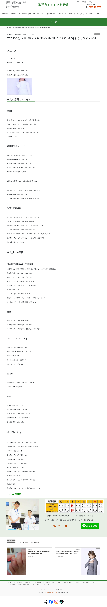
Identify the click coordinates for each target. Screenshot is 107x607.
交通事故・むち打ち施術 (43, 582)
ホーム (10, 582)
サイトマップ (35, 584)
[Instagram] (56, 602)
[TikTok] (62, 602)
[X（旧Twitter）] (45, 602)
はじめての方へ (18, 582)
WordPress (46, 592)
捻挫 (32, 542)
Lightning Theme (54, 592)
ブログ (97, 34)
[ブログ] (16, 552)
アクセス (76, 582)
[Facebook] (51, 602)
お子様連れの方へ (67, 582)
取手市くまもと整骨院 (53, 5)
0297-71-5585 (59, 526)
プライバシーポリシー (24, 584)
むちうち (20, 542)
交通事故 (26, 542)
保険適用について (29, 582)
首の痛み (37, 542)
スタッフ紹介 (85, 582)
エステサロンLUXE (46, 584)
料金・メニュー (56, 582)
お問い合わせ (11, 584)
